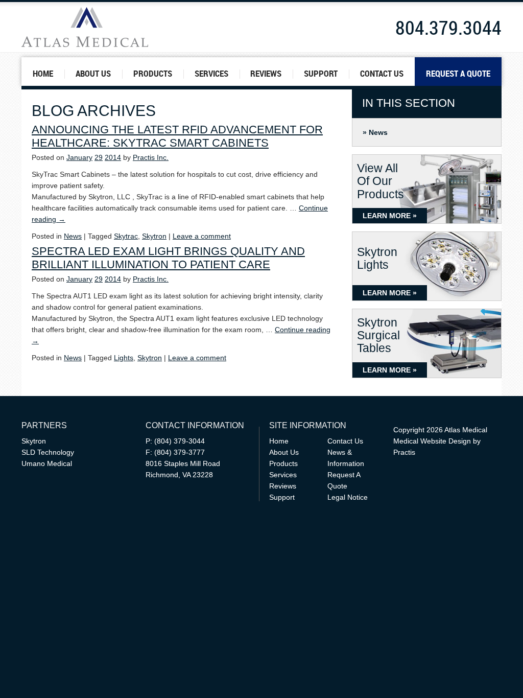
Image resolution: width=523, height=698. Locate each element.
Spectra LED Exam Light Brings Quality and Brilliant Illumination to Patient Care (168, 258)
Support (321, 73)
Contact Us (381, 73)
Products (152, 73)
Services (211, 73)
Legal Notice (347, 497)
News (378, 132)
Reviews (265, 73)
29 (98, 157)
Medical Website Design (432, 441)
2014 (113, 157)
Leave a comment (202, 236)
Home (43, 73)
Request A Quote (458, 73)
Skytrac (126, 236)
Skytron (154, 236)
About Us (93, 73)
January (79, 157)
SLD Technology (47, 452)
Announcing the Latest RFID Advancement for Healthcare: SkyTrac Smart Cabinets (177, 136)
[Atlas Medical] (116, 27)
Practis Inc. (151, 157)
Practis (404, 452)
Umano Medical (46, 463)
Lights (123, 358)
